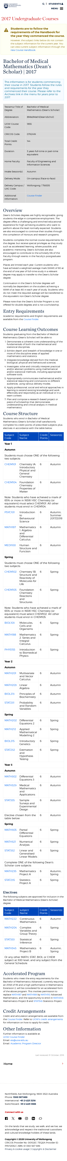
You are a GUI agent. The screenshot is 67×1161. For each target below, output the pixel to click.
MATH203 (11, 685)
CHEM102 (11, 571)
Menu (54, 8)
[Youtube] (20, 1118)
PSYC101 (10, 512)
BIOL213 (9, 693)
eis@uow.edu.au (19, 1040)
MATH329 (11, 785)
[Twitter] (13, 1118)
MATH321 (10, 841)
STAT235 (10, 879)
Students (54, 3)
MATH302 (11, 776)
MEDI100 (10, 545)
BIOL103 (10, 622)
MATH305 (11, 829)
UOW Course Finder (14, 1037)
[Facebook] (6, 1118)
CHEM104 (11, 482)
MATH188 (10, 634)
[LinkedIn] (33, 1118)
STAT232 (10, 749)
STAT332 (10, 850)
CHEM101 (10, 464)
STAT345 (38, 1001)
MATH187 (10, 527)
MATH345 (10, 948)
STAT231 (9, 702)
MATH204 (11, 927)
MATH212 (10, 729)
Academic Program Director (25, 1043)
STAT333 (10, 939)
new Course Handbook (23, 50)
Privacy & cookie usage (17, 1149)
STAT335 (10, 800)
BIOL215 (9, 741)
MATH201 (10, 673)
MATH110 (45, 994)
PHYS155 (10, 649)
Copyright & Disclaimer (43, 1149)
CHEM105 (11, 589)
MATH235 (10, 871)
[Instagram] (26, 1118)
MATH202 (11, 720)
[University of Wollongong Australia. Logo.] (12, 6)
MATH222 (11, 918)
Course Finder (34, 195)
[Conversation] (40, 1118)
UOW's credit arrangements (48, 1019)
